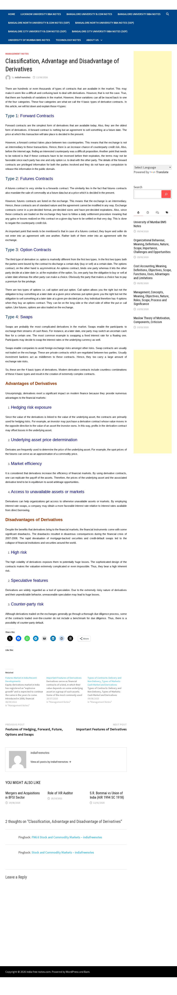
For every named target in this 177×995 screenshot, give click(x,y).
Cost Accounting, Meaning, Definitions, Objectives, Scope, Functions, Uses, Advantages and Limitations (152, 272)
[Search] (166, 194)
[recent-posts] (148, 212)
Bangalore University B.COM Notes (89, 14)
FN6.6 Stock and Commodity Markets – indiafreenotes (67, 837)
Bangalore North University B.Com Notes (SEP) (39, 22)
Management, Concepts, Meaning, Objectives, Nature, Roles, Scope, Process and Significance (151, 298)
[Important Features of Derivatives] (67, 690)
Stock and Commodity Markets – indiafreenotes (63, 852)
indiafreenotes (22, 77)
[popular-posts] (138, 212)
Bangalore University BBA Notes (139, 14)
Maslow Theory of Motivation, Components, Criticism (152, 320)
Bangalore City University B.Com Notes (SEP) (37, 31)
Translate (162, 172)
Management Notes (17, 53)
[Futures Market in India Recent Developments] (25, 691)
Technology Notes (68, 40)
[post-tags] (167, 212)
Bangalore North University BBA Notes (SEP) (104, 22)
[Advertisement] (153, 103)
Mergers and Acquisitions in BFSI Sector (22, 795)
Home (11, 14)
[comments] (157, 212)
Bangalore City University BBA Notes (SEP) (99, 31)
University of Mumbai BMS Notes (29, 40)
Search (138, 187)
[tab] (138, 212)
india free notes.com (38, 971)
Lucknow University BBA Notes (41, 14)
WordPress (72, 971)
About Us (92, 40)
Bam (87, 971)
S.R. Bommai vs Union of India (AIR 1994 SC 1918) (107, 795)
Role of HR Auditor (60, 793)
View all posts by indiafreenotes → (51, 761)
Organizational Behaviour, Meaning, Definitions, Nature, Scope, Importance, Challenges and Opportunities (152, 246)
